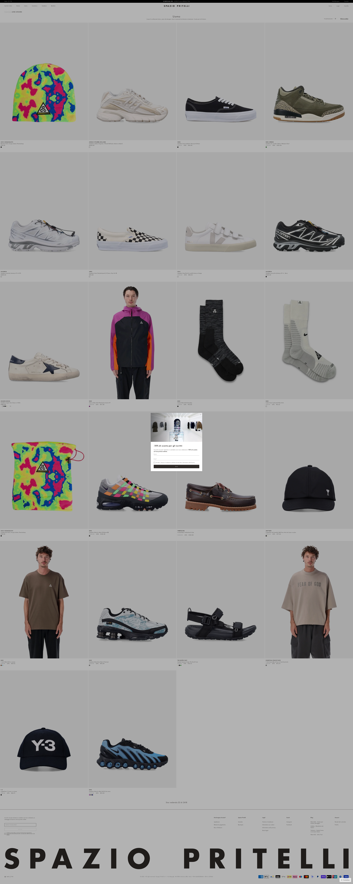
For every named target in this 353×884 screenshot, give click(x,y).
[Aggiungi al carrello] (86, 139)
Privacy (193, 462)
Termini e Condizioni (166, 462)
